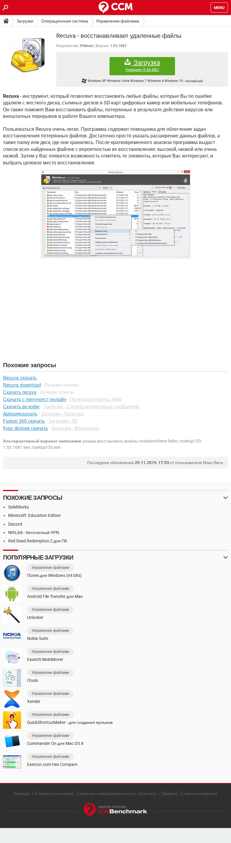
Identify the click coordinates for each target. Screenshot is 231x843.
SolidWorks (18, 507)
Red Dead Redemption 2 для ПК (37, 540)
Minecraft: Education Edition (34, 515)
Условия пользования (54, 793)
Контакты (148, 793)
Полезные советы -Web (96, 399)
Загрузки (25, 21)
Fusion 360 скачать (24, 421)
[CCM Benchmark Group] (115, 810)
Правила (169, 793)
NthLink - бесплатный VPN (33, 532)
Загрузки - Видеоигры (75, 428)
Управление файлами (117, 21)
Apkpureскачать (20, 414)
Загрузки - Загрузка (62, 414)
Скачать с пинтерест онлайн (34, 399)
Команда (22, 793)
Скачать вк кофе (21, 407)
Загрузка (142, 65)
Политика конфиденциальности (107, 793)
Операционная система (64, 21)
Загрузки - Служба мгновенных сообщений (91, 407)
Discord (15, 524)
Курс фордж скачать (25, 428)
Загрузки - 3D (63, 421)
